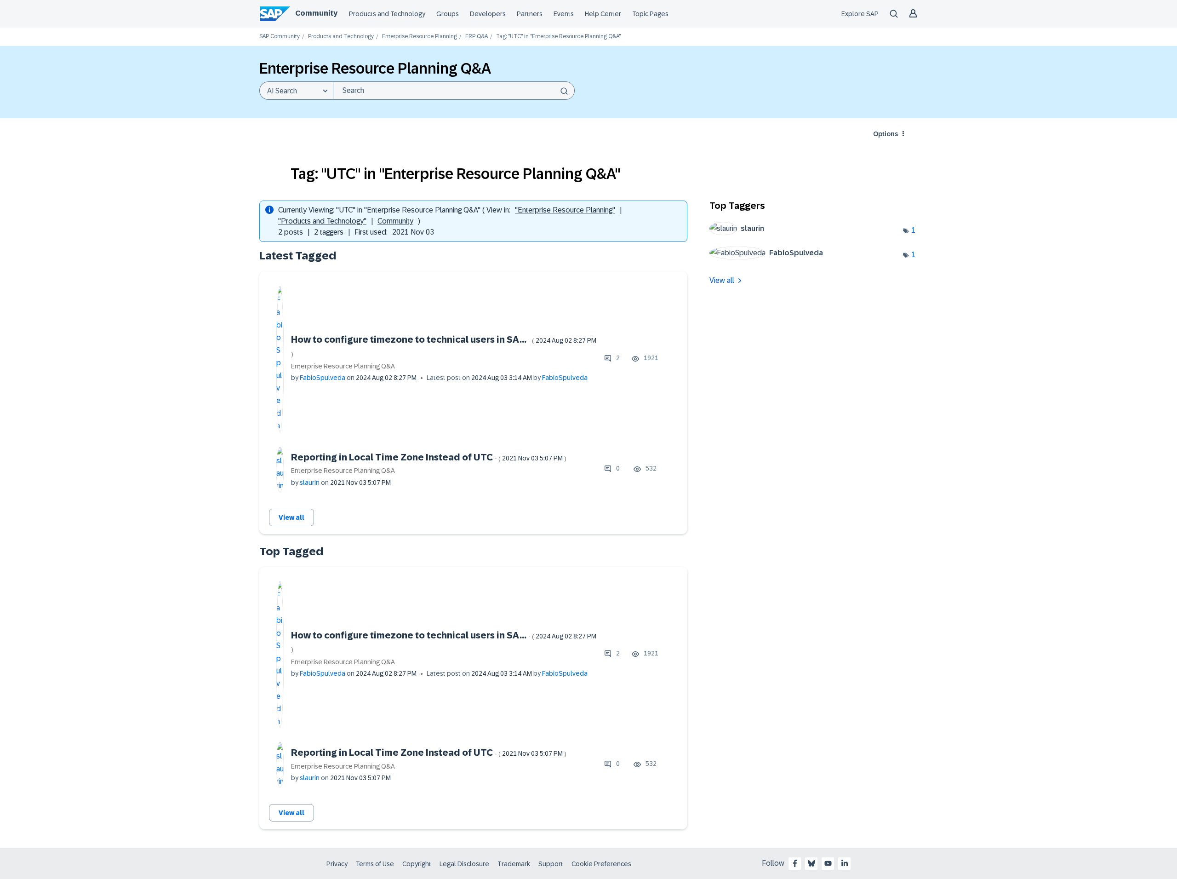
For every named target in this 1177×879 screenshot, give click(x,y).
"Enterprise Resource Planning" (565, 210)
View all (291, 517)
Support (550, 864)
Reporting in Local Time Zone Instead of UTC (428, 457)
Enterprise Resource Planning (419, 37)
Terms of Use (375, 864)
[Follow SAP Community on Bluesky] (811, 863)
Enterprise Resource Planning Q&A (343, 366)
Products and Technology (387, 13)
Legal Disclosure (464, 864)
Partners (530, 13)
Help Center (603, 13)
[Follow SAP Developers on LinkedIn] (844, 863)
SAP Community (279, 37)
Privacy (337, 864)
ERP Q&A (476, 37)
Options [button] (885, 134)
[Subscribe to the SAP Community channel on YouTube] (828, 863)
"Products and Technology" (322, 221)
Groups (447, 13)
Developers (488, 13)
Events (564, 13)
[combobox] (454, 90)
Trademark (513, 864)
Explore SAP (860, 13)
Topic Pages (650, 13)
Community (316, 13)
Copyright (416, 864)
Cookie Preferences (601, 864)
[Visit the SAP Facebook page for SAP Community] (795, 863)
